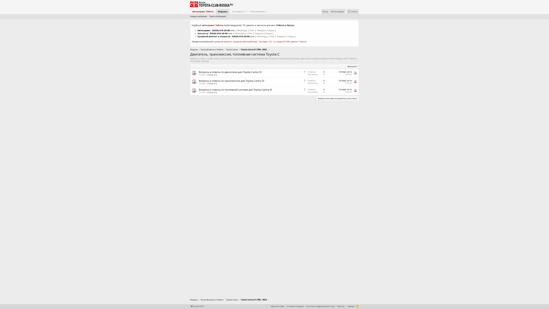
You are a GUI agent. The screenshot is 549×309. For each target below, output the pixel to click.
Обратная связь (278, 306)
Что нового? (238, 11)
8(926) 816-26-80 (221, 30)
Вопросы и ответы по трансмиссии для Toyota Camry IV (231, 80)
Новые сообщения (198, 16)
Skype (271, 30)
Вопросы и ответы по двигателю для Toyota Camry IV (230, 72)
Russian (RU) (198, 306)
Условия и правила (295, 306)
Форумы (222, 11)
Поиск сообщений (217, 16)
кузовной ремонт (223, 41)
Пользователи (257, 11)
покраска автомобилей (245, 41)
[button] (246, 11)
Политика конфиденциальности (320, 306)
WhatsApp (242, 30)
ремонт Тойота (298, 41)
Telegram (261, 30)
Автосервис (203, 30)
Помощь (341, 306)
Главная (350, 306)
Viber (251, 30)
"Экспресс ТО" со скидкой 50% (274, 41)
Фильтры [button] (352, 66)
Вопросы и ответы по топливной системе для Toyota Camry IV (235, 89)
